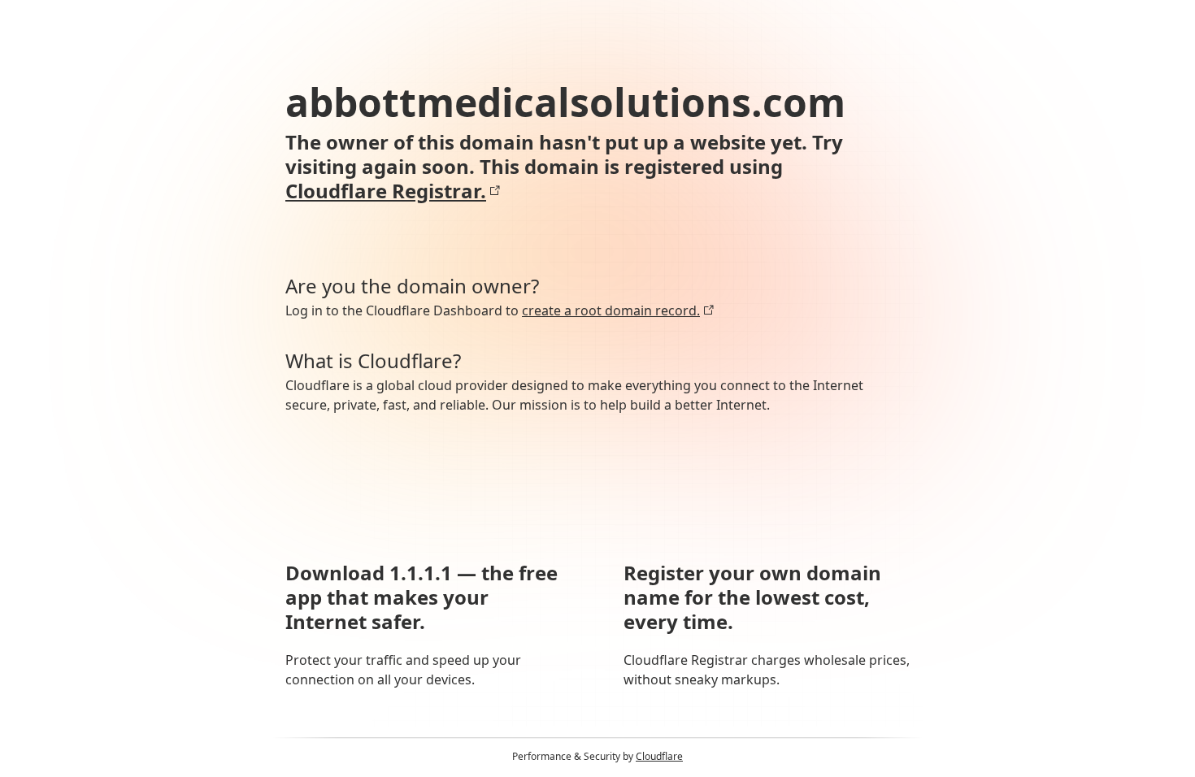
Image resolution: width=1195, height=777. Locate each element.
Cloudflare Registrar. (385, 191)
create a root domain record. (611, 310)
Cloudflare (659, 756)
